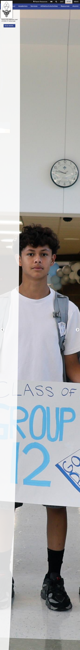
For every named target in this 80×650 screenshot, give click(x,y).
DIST (62, 2)
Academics (22, 6)
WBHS (76, 2)
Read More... (9, 29)
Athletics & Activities (49, 6)
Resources (65, 6)
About (12, 6)
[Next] (77, 329)
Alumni (75, 6)
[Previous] (2, 329)
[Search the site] (56, 2)
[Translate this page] (51, 2)
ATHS (69, 2)
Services (34, 6)
